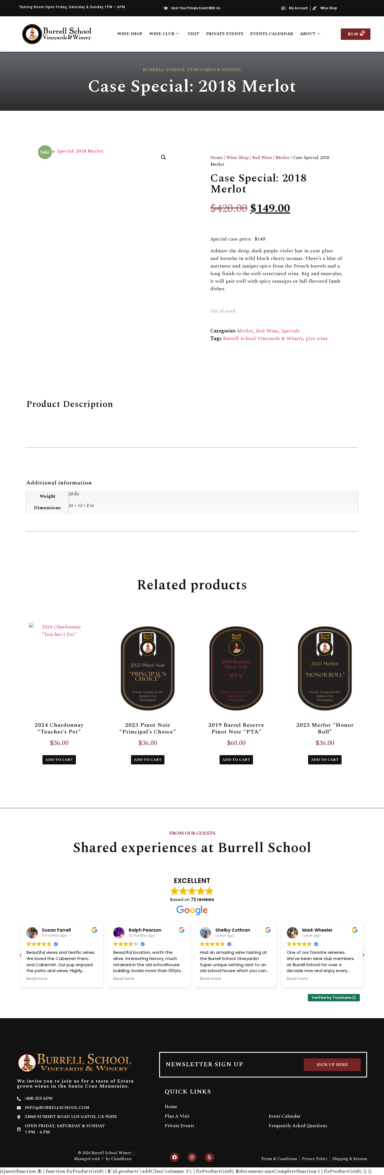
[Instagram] (192, 1157)
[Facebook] (174, 1157)
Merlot (282, 157)
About (307, 34)
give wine (317, 338)
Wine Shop (130, 34)
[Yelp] (209, 1157)
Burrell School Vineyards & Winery (263, 338)
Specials (290, 331)
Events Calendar (271, 34)
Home (216, 157)
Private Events (224, 34)
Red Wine (262, 157)
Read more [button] (37, 978)
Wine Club (161, 34)
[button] (164, 157)
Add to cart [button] (59, 759)
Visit (193, 34)
